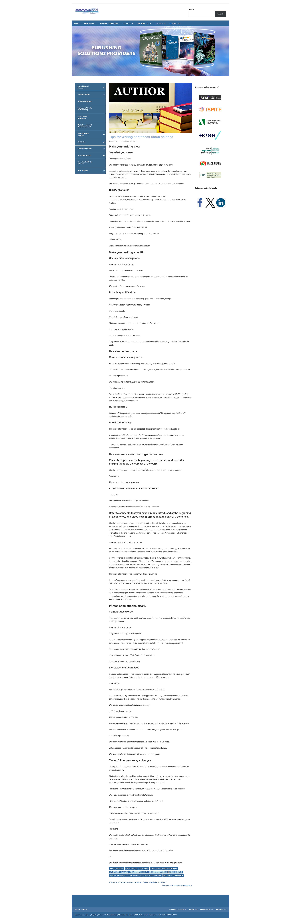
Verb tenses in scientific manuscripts (176, 886)
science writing (175, 872)
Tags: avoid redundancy (173, 875)
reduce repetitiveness (158, 872)
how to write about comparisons (163, 869)
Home (76, 23)
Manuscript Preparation (120, 141)
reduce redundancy (138, 872)
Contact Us (175, 23)
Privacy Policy (206, 909)
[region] (150, 51)
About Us (88, 23)
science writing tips (118, 875)
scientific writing (135, 875)
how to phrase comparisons (136, 869)
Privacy (159, 23)
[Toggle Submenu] (104, 87)
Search (191, 9)
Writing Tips (143, 23)
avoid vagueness (116, 869)
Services (127, 23)
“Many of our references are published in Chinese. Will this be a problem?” (138, 882)
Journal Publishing (108, 23)
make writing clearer (119, 872)
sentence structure (152, 875)
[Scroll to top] (297, 914)
